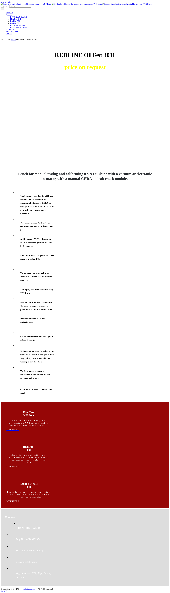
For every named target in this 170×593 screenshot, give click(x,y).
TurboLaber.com (28, 589)
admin (13, 40)
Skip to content (6, 2)
